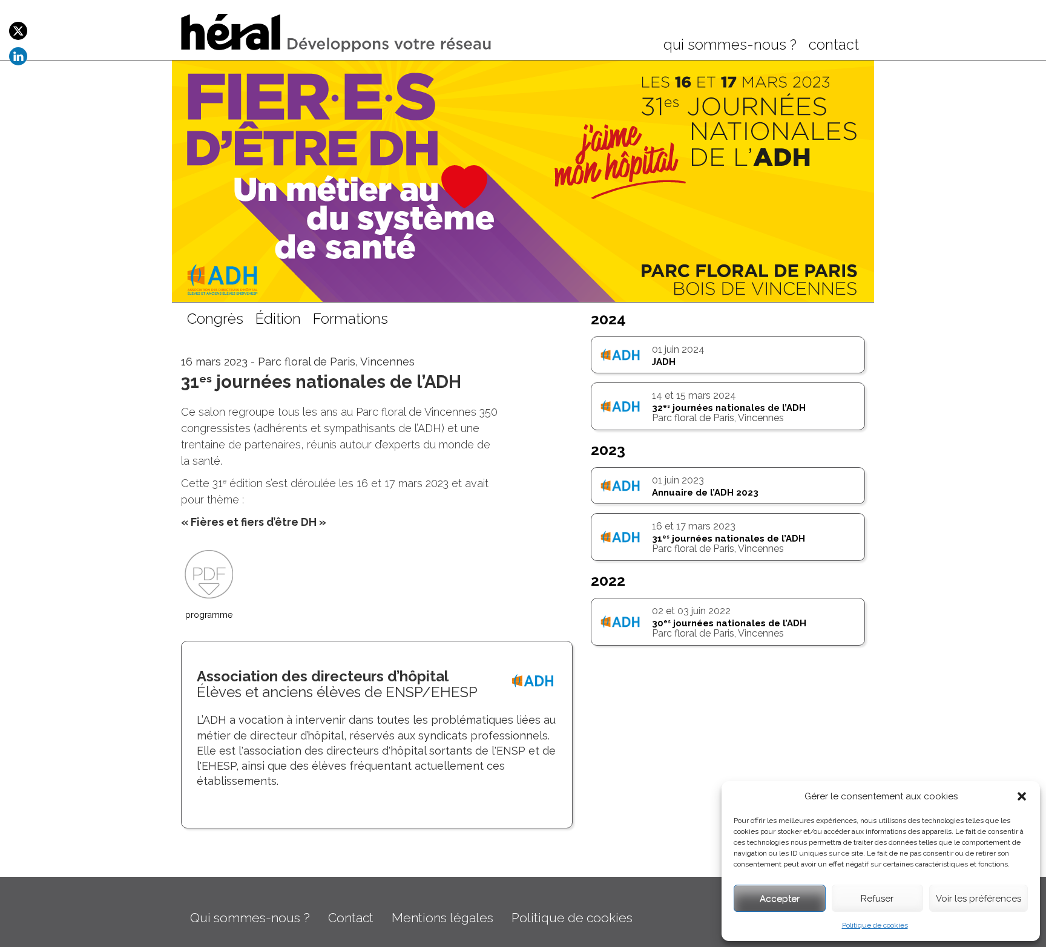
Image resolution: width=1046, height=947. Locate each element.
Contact (350, 917)
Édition (278, 319)
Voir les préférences (978, 898)
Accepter (780, 898)
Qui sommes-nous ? (250, 917)
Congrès (215, 319)
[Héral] (337, 32)
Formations (350, 319)
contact (834, 45)
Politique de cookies (875, 925)
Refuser (877, 898)
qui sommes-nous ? (730, 45)
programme (208, 615)
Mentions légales (442, 917)
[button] (1022, 796)
